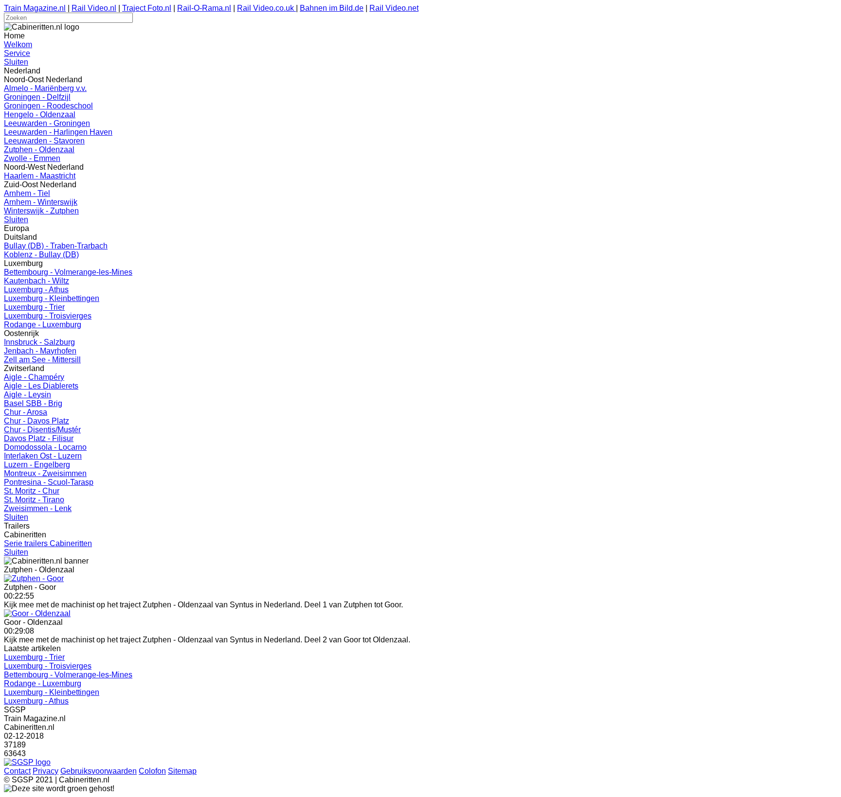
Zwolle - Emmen (32, 158)
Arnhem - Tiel (27, 193)
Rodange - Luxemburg (42, 324)
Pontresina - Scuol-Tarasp (48, 482)
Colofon (152, 771)
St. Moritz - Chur (31, 491)
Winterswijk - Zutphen (41, 211)
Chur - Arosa (25, 412)
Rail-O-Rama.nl (204, 8)
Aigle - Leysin (27, 394)
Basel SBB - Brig (33, 403)
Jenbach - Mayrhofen (40, 351)
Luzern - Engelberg (37, 464)
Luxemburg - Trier (34, 307)
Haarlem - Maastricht (39, 176)
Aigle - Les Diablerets (41, 386)
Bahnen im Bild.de (332, 8)
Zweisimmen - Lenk (38, 508)
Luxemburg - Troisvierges (47, 316)
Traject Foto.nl (146, 8)
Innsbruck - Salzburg (39, 342)
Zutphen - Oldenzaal (39, 149)
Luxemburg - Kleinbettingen (51, 298)
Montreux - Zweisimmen (45, 473)
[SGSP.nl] (27, 762)
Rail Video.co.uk (266, 8)
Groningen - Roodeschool (48, 106)
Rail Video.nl (94, 8)
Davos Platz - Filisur (38, 438)
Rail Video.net (394, 8)
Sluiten (16, 62)
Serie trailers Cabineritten (48, 543)
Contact (17, 771)
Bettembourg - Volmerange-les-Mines (68, 272)
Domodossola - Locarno (45, 447)
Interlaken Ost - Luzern (43, 456)
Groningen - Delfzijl (37, 97)
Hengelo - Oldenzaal (39, 114)
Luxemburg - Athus (36, 289)
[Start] (34, 578)
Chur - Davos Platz (36, 421)
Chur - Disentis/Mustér (42, 429)
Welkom (18, 44)
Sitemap (182, 771)
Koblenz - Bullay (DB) (41, 254)
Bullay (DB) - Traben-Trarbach (56, 246)
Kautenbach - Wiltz (36, 281)
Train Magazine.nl (35, 8)
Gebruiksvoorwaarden (98, 771)
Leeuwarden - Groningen (47, 123)
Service (17, 53)
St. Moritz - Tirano (34, 500)
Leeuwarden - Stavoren (44, 141)
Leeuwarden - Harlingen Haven (58, 132)
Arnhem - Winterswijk (40, 202)
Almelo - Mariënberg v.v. (45, 88)
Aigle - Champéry (34, 377)
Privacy (45, 771)
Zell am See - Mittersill (42, 359)
